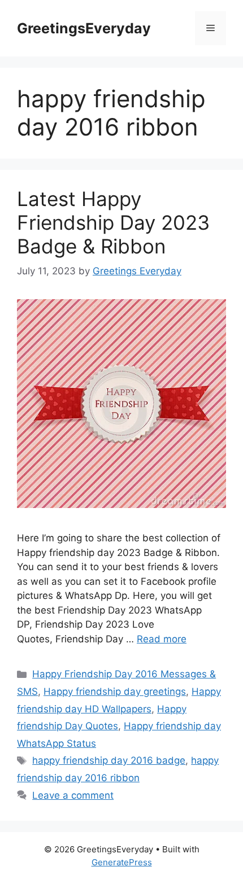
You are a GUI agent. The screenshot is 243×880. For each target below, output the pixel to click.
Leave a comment (73, 795)
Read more (161, 639)
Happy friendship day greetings (115, 691)
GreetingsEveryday (84, 28)
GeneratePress (122, 862)
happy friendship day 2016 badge (108, 760)
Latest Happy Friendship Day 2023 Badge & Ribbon (113, 222)
